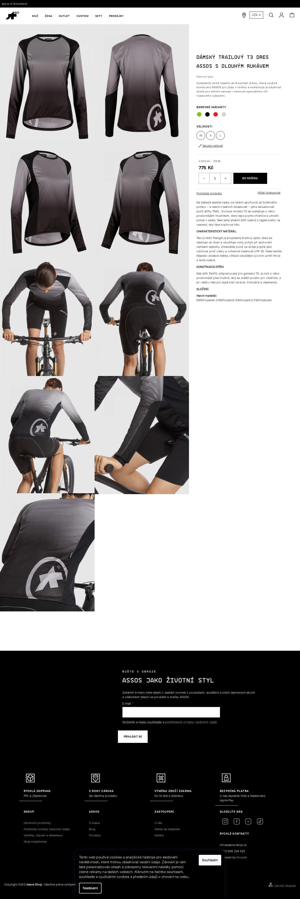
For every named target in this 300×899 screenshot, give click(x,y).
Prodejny (95, 835)
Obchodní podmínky (37, 823)
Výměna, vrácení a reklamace (43, 835)
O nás (158, 823)
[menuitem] (35, 16)
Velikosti (205, 126)
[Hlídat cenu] (269, 193)
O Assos (94, 823)
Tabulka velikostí (212, 146)
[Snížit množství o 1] (204, 178)
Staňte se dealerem (167, 829)
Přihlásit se (133, 736)
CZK (255, 15)
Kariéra (159, 835)
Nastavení (90, 888)
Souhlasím (210, 860)
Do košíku (250, 178)
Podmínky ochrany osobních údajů (47, 829)
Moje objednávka (35, 841)
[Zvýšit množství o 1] (225, 178)
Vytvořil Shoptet (285, 886)
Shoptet (241, 857)
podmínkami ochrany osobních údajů (191, 722)
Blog (92, 829)
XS (200, 135)
